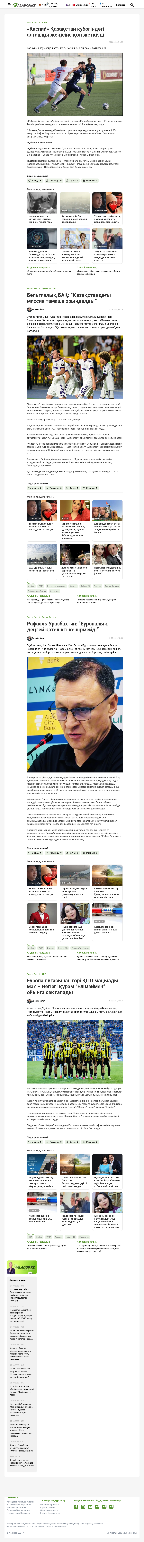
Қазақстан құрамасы (56, 586)
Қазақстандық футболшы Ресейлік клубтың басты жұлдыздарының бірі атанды (48, 601)
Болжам (120, 5)
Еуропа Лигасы (47, 1507)
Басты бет (32, 22)
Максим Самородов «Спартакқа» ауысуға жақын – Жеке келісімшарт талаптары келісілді (21, 1430)
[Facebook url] (76, 1506)
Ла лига (93, 5)
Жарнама (133, 1533)
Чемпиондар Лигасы (50, 1504)
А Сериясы (107, 5)
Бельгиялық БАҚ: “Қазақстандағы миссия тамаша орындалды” (47, 958)
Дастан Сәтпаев (112, 586)
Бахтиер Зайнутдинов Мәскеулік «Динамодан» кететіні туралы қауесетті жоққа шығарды (21, 1409)
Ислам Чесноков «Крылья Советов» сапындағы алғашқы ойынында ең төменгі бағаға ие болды (22, 1334)
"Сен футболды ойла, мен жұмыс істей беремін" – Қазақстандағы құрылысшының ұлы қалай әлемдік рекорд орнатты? (99, 1248)
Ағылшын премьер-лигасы (19, 1504)
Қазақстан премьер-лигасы (20, 1502)
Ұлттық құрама (53, 5)
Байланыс (122, 1533)
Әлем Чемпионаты (49, 1510)
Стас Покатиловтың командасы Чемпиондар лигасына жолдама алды (22, 1463)
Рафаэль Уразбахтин (37, 591)
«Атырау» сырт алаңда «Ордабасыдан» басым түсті (49, 272)
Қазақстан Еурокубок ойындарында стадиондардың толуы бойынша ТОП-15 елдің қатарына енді (21, 1315)
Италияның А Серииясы (18, 1513)
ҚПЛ (44, 5)
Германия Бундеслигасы (18, 1510)
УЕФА (41, 586)
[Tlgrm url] (104, 1506)
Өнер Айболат (39, 309)
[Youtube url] (90, 1507)
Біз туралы (112, 1533)
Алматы (97, 586)
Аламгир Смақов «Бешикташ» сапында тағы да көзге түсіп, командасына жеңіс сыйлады (20, 1354)
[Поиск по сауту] (132, 5)
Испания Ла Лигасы (16, 1507)
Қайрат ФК (85, 586)
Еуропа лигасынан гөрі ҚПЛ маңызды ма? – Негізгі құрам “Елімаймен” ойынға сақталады (98, 958)
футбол (31, 586)
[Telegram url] (97, 1506)
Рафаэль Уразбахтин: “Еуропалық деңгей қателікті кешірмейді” (96, 601)
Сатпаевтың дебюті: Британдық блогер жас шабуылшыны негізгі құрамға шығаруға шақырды (21, 1295)
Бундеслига (82, 5)
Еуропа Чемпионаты (50, 1513)
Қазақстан (54, 591)
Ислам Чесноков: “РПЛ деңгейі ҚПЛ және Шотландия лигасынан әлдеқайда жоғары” (21, 1373)
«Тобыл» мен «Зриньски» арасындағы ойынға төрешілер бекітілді (98, 272)
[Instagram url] (83, 1506)
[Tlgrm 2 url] (111, 1506)
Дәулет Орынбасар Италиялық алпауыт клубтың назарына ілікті (21, 1448)
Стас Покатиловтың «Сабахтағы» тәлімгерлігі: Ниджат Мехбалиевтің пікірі (22, 1390)
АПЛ (70, 5)
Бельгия (73, 586)
